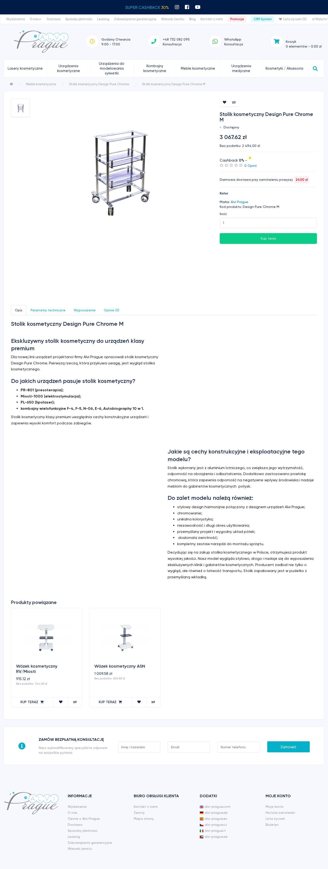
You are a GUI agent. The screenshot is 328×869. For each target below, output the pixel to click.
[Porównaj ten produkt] (234, 102)
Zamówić (288, 747)
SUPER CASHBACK (147, 7)
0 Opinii (250, 166)
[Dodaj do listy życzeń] (224, 102)
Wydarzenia (15, 19)
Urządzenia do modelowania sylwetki (111, 68)
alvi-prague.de (216, 813)
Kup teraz (268, 238)
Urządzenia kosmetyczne (68, 68)
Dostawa (54, 19)
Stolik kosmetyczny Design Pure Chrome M (173, 84)
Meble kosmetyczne (198, 68)
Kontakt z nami (211, 19)
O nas (34, 19)
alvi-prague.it (215, 831)
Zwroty (139, 813)
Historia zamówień (280, 813)
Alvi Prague (239, 202)
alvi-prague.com (218, 807)
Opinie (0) (111, 310)
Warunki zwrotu (172, 19)
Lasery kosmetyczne (25, 68)
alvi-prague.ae (216, 837)
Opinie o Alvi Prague (84, 819)
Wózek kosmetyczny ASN (119, 666)
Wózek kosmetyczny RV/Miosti (36, 669)
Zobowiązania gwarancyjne (135, 19)
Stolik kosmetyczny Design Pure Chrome (99, 84)
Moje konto (275, 807)
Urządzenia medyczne (241, 68)
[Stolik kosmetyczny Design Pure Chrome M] (112, 171)
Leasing (103, 19)
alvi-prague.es (216, 819)
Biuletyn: (272, 825)
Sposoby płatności (78, 19)
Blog (192, 19)
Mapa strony (144, 819)
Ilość (223, 214)
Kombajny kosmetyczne (154, 68)
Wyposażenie (85, 310)
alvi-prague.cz (216, 825)
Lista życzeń (275, 819)
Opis (18, 310)
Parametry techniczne (48, 310)
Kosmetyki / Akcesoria (284, 68)
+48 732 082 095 (176, 39)
